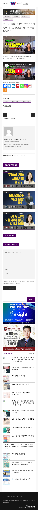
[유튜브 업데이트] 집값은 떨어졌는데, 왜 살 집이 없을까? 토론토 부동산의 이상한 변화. (23, 360)
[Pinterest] (17, 86)
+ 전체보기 (31, 353)
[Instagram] (26, 86)
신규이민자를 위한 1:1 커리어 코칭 (23, 436)
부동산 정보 (25, 16)
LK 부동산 (7, 16)
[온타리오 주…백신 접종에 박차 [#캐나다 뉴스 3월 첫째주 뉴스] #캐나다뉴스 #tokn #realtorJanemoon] (19, 200)
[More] (5, 90)
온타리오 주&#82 (10, 207)
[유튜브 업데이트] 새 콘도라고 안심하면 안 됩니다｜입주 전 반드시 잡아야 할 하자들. (23, 403)
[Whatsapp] (22, 86)
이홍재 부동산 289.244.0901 (15, 139)
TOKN (6, 171)
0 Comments (8, 58)
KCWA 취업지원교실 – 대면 (20, 384)
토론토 (6, 101)
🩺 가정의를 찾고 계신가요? (21, 479)
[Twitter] (9, 86)
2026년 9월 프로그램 (18, 376)
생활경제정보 (8, 19)
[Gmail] (30, 86)
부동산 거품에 (9, 186)
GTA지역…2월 (9, 228)
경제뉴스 (16, 16)
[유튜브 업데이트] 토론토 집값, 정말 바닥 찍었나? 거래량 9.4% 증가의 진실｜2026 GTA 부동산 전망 (20, 446)
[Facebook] (5, 86)
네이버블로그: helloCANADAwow (16, 497)
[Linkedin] (13, 86)
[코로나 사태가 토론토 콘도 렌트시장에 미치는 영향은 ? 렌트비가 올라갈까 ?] (8, 131)
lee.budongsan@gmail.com (23, 56)
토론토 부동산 (15, 101)
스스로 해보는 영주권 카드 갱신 (22, 427)
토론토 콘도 (26, 101)
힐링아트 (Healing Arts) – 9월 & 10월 (23, 419)
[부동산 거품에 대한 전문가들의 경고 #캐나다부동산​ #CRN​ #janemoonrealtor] (19, 179)
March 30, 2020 (9, 56)
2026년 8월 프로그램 (18, 454)
